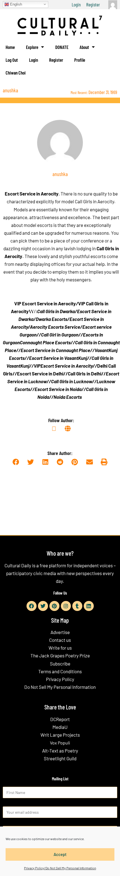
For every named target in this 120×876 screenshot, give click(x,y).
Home (10, 47)
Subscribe (60, 663)
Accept (60, 854)
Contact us (60, 640)
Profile (79, 60)
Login (76, 4)
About (84, 47)
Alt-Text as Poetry (60, 750)
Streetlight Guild (60, 758)
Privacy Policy (60, 679)
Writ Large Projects (60, 735)
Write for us (60, 647)
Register (93, 4)
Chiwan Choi (16, 72)
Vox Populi (60, 742)
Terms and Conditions (60, 671)
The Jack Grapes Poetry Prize (60, 655)
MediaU (60, 727)
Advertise (60, 632)
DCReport (60, 719)
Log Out (12, 60)
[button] (16, 462)
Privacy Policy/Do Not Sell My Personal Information (60, 868)
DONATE (61, 47)
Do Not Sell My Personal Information (60, 687)
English (15, 4)
